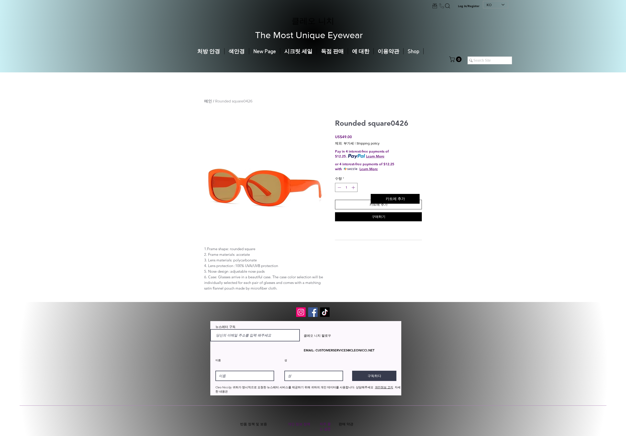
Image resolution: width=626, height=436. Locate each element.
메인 (208, 101)
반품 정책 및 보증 (253, 424)
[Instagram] (301, 312)
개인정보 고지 (384, 387)
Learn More (375, 156)
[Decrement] (339, 187)
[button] (456, 59)
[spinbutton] (346, 187)
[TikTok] (325, 312)
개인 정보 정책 (299, 424)
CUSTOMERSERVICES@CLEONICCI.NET (344, 350)
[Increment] (354, 187)
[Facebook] (313, 312)
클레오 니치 (312, 21)
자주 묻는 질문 (325, 426)
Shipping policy (368, 143)
